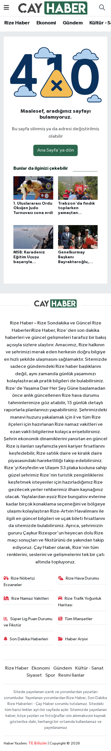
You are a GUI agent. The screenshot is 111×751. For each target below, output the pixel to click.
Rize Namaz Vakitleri (30, 598)
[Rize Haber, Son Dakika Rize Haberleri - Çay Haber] (53, 7)
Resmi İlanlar (71, 675)
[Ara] (101, 8)
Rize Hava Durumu (82, 578)
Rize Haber (17, 23)
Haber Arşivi (76, 639)
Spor (50, 675)
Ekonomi (46, 23)
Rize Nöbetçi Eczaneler (19, 581)
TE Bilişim (37, 743)
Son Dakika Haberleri (29, 639)
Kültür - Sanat (89, 668)
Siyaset (34, 675)
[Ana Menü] (6, 7)
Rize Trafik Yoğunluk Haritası (80, 601)
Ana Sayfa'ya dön (55, 150)
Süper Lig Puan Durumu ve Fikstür (28, 622)
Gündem (73, 23)
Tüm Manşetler (78, 619)
